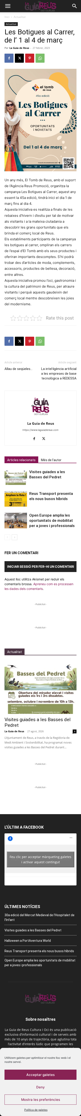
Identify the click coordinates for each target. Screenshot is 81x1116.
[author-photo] (40, 417)
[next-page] (14, 537)
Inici (6, 17)
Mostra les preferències (40, 1099)
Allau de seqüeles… (18, 369)
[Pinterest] (29, 58)
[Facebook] (9, 58)
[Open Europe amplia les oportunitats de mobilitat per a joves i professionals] (15, 520)
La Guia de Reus (19, 48)
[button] (7, 6)
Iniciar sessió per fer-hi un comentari (40, 566)
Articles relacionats (21, 460)
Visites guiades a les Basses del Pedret (32, 930)
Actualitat (20, 17)
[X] (19, 58)
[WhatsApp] (40, 58)
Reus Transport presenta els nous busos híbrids (39, 951)
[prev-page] (7, 537)
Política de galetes (35, 1109)
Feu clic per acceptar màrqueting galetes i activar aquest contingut (40, 859)
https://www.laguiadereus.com (40, 430)
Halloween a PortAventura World (27, 940)
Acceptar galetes (40, 1075)
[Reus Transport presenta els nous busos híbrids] (15, 499)
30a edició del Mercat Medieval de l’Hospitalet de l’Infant (39, 917)
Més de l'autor (51, 460)
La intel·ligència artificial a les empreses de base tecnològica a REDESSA (58, 373)
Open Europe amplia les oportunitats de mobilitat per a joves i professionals (52, 520)
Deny (40, 1087)
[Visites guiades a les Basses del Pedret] (15, 477)
